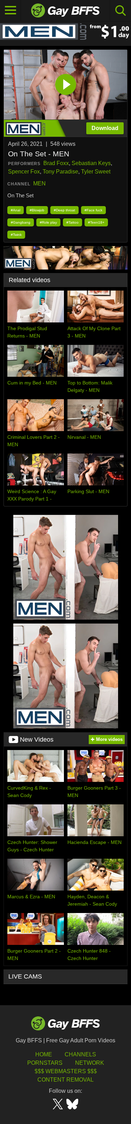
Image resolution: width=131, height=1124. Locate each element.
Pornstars (45, 1063)
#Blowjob (37, 210)
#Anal (15, 210)
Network (89, 1063)
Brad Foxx (56, 163)
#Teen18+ (96, 222)
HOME (43, 1054)
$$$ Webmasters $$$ (66, 1071)
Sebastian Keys (91, 163)
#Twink (16, 235)
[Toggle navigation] (10, 10)
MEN (39, 183)
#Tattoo (72, 222)
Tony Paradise (60, 172)
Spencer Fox (24, 172)
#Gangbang (20, 222)
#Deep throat (64, 210)
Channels (80, 1054)
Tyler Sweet (95, 172)
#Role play (48, 222)
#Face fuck (93, 210)
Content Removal (65, 1080)
